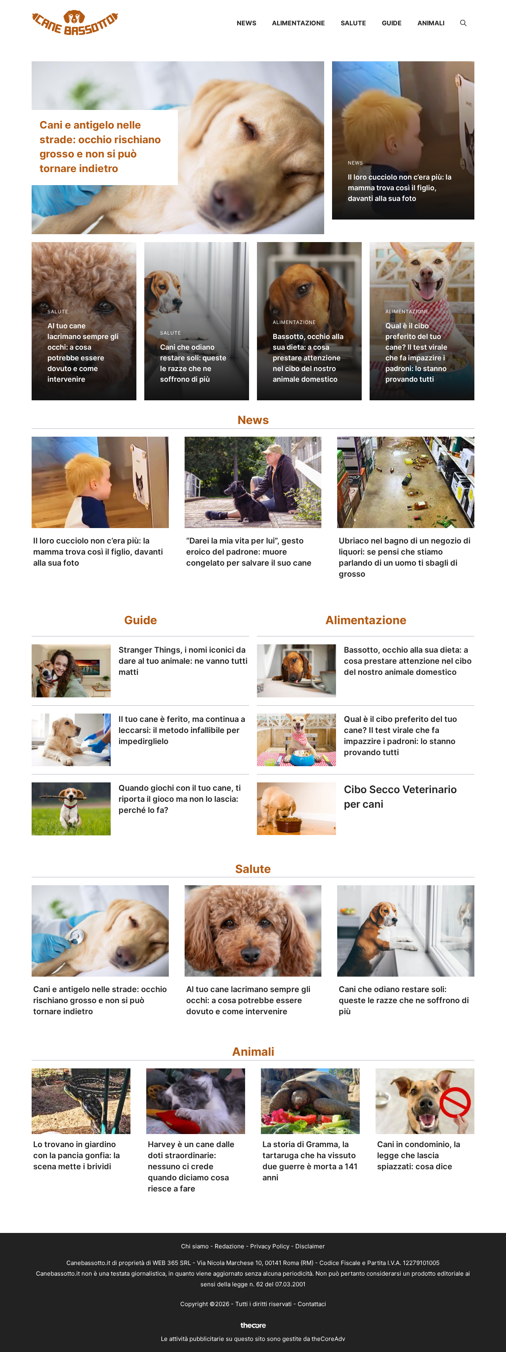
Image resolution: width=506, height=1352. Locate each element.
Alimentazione (298, 23)
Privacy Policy (269, 1246)
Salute (353, 23)
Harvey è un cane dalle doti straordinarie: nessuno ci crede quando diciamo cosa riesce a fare (191, 1166)
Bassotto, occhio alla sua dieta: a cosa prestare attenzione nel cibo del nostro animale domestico (408, 661)
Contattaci (312, 1304)
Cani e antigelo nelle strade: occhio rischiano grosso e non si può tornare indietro (100, 1000)
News (246, 23)
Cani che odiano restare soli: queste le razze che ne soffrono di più (404, 1000)
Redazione (229, 1246)
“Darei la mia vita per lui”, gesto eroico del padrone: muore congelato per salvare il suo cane (249, 552)
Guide (392, 23)
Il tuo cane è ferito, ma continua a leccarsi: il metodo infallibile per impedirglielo (182, 730)
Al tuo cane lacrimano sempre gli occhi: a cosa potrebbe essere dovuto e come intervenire (248, 1000)
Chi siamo (195, 1246)
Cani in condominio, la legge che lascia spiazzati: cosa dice (418, 1155)
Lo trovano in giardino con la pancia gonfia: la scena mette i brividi (76, 1155)
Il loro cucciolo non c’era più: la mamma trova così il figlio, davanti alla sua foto (98, 552)
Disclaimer (310, 1246)
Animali (430, 23)
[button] (463, 23)
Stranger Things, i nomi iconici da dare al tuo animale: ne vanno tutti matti (183, 661)
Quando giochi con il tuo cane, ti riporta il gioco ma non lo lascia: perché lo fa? (180, 799)
